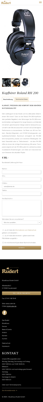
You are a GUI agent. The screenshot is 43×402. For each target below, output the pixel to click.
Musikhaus (5, 323)
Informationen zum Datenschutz (25, 230)
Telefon (4, 190)
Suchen (4, 338)
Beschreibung (7, 99)
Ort (3, 176)
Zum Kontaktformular (9, 390)
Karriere (4, 335)
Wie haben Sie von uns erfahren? (13, 219)
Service (4, 326)
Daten (22, 99)
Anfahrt (4, 332)
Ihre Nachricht (7, 198)
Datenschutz (6, 343)
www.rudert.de (10, 303)
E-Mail (4, 183)
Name (4, 169)
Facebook (4, 312)
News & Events (7, 329)
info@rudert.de (11, 306)
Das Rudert (5, 320)
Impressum (6, 346)
